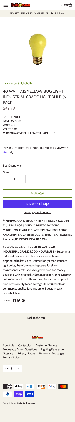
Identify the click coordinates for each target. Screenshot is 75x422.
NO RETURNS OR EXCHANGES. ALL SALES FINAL (37, 13)
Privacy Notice (26, 353)
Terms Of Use (11, 357)
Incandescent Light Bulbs (18, 83)
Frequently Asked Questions (20, 349)
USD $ (8, 368)
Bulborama (29, 403)
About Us (8, 345)
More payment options (37, 212)
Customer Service (46, 345)
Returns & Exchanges (51, 353)
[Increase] (21, 179)
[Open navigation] (6, 5)
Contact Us (25, 345)
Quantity (8, 172)
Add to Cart (37, 193)
